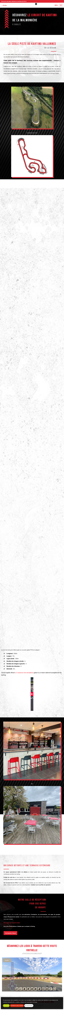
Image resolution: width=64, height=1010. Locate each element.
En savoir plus (28, 1005)
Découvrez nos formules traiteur (12, 922)
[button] (42, 4)
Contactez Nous (10, 933)
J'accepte (6, 1005)
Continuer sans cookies (17, 1005)
